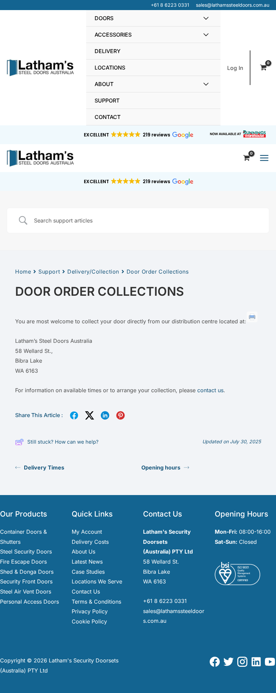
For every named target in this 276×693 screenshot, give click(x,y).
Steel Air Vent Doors (25, 591)
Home (23, 271)
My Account (87, 531)
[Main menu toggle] (264, 158)
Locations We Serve (97, 581)
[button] (138, 134)
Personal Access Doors (29, 601)
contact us (210, 390)
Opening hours (160, 467)
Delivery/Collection (93, 271)
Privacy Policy (90, 611)
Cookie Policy (89, 621)
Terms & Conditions (96, 601)
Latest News (87, 561)
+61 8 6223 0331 (170, 5)
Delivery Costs (90, 541)
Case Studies (88, 571)
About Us (83, 551)
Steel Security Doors (26, 551)
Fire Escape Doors (23, 561)
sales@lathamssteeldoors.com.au (232, 5)
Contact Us (86, 591)
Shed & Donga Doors (27, 571)
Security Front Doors (26, 581)
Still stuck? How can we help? (63, 442)
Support (49, 271)
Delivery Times (44, 467)
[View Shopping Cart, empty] (263, 68)
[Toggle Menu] (206, 18)
